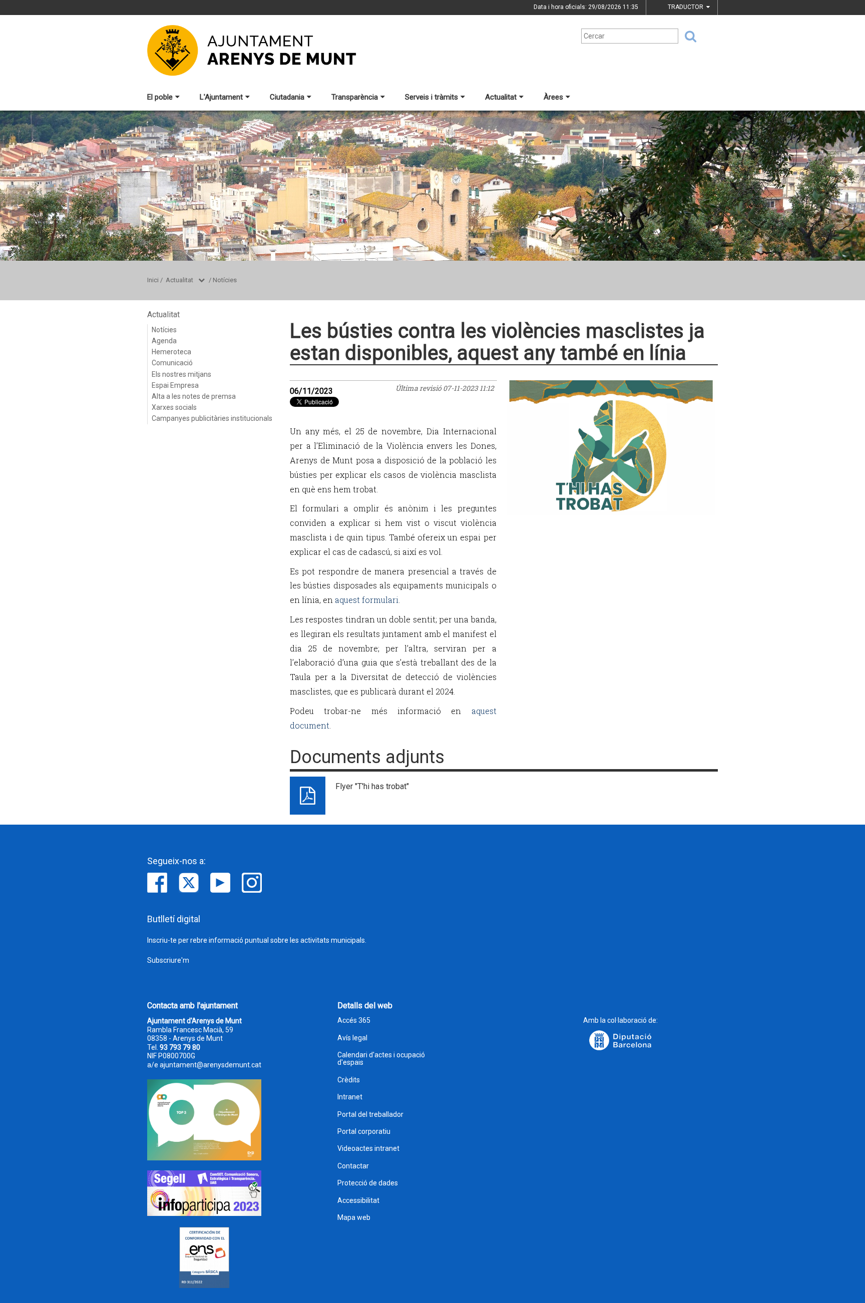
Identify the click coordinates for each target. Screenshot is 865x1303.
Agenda (164, 341)
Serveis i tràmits (431, 97)
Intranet (349, 1097)
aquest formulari (366, 599)
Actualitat (501, 97)
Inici (153, 280)
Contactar (353, 1166)
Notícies (225, 280)
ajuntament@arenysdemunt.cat (210, 1065)
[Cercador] (687, 36)
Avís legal (352, 1038)
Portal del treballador (370, 1114)
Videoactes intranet (368, 1148)
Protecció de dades (367, 1183)
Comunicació (172, 363)
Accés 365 (353, 1020)
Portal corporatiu (363, 1131)
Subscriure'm (168, 960)
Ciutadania (287, 97)
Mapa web (353, 1217)
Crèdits (348, 1080)
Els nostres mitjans (181, 374)
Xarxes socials (174, 407)
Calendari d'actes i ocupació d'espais (381, 1058)
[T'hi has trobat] (611, 448)
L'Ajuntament (221, 97)
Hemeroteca (171, 352)
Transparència (354, 97)
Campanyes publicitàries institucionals (212, 418)
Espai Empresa (175, 385)
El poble (160, 97)
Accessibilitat (358, 1200)
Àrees (553, 97)
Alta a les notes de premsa (194, 396)
